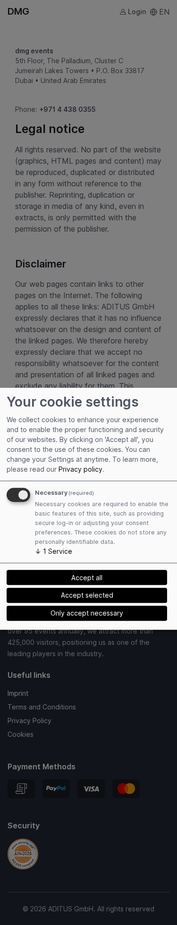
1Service (53, 551)
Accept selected (87, 595)
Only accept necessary (87, 613)
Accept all (86, 578)
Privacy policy (80, 469)
